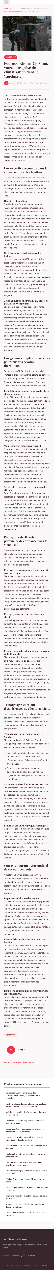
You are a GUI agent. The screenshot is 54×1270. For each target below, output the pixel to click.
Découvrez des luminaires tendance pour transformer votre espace (24, 1163)
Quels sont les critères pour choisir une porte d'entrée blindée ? (25, 1155)
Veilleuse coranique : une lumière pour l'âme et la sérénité (26, 1172)
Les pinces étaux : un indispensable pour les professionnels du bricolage (25, 1130)
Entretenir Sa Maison (15, 1239)
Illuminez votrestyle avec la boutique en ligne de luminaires (27, 1197)
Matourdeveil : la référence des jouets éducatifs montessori (26, 1146)
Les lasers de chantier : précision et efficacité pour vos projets (25, 1121)
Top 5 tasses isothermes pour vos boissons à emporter (25, 1213)
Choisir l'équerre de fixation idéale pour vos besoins (25, 1180)
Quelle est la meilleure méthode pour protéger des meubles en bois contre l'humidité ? (26, 1105)
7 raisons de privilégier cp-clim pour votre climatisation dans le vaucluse (24, 1138)
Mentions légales (18, 1255)
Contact (31, 1255)
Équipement (14, 9)
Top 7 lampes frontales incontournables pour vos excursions (27, 1188)
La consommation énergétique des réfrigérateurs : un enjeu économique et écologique (23, 1095)
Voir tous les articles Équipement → (20, 1062)
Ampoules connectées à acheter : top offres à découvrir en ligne (25, 1205)
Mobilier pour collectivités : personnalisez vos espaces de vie (26, 1113)
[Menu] (48, 2)
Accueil (5, 9)
